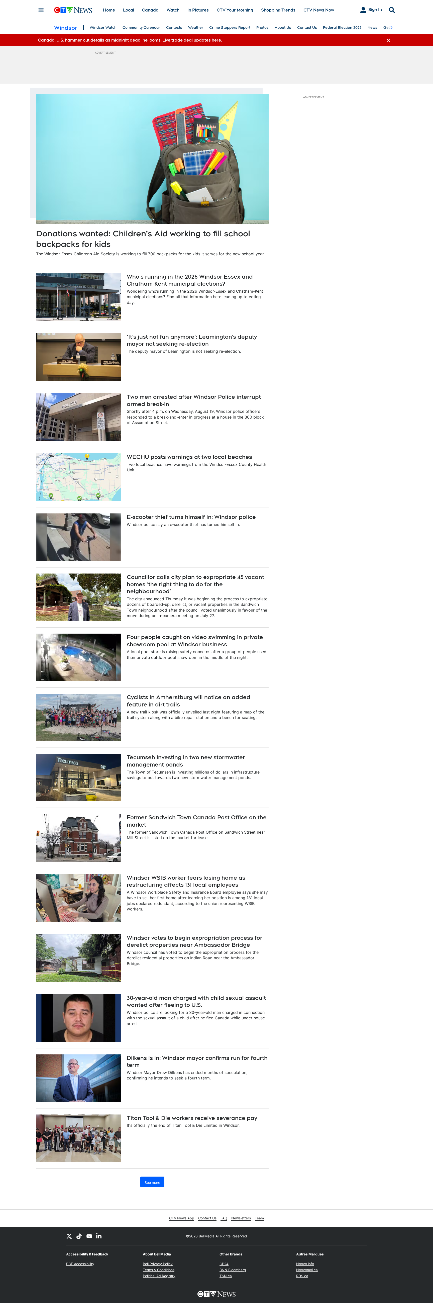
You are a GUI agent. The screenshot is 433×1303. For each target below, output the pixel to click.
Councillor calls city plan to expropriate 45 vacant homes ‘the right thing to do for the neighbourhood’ (195, 584)
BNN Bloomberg (233, 1270)
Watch (173, 10)
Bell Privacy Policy (158, 1264)
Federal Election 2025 (342, 28)
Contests (174, 28)
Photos (262, 28)
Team (259, 1218)
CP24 (224, 1264)
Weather (195, 28)
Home (109, 10)
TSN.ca (226, 1276)
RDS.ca (302, 1276)
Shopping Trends (278, 10)
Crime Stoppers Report (229, 28)
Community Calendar (141, 28)
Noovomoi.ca (307, 1270)
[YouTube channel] (89, 1236)
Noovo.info (305, 1264)
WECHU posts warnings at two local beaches (189, 457)
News (372, 28)
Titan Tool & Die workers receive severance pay (192, 1118)
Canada (150, 10)
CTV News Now (318, 10)
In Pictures (198, 10)
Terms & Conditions (158, 1270)
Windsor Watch (103, 28)
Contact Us (307, 28)
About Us (283, 28)
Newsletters (241, 1218)
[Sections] (41, 10)
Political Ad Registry (159, 1276)
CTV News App (181, 1218)
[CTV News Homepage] (73, 10)
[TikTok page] (79, 1236)
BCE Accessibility (80, 1264)
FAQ (224, 1218)
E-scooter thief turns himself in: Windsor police (191, 517)
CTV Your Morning (235, 10)
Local (128, 10)
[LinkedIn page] (99, 1236)
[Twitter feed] (69, 1236)
